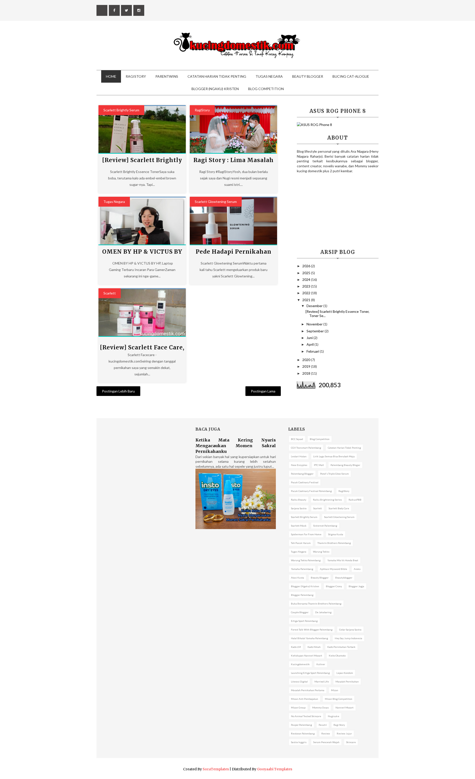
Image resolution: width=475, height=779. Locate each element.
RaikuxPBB (355, 499)
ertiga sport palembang (304, 620)
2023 (306, 286)
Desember (315, 306)
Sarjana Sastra (299, 508)
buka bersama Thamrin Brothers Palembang (316, 603)
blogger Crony (334, 586)
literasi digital (299, 681)
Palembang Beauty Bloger (345, 464)
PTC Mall (319, 464)
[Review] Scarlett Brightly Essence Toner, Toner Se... (337, 313)
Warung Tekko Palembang (306, 560)
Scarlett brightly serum (121, 110)
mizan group (298, 707)
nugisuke (333, 716)
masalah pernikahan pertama (307, 690)
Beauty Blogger (307, 76)
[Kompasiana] (101, 10)
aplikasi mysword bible (333, 568)
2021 (306, 300)
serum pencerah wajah (326, 742)
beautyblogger (343, 577)
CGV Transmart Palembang (306, 447)
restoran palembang (303, 733)
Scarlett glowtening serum (216, 201)
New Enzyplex (299, 464)
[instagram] (138, 10)
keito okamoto (337, 655)
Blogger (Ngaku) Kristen (215, 89)
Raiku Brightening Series (327, 499)
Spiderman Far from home (306, 534)
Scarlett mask (299, 525)
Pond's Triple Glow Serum (334, 473)
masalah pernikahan (347, 681)
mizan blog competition (338, 698)
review (325, 733)
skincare (351, 742)
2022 (306, 293)
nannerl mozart (344, 707)
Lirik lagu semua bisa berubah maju (334, 456)
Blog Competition (266, 89)
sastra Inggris (299, 742)
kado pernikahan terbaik (341, 646)
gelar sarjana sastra (350, 629)
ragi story (339, 724)
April (310, 344)
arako (357, 568)
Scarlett (109, 293)
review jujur (344, 733)
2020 (306, 360)
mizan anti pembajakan (304, 698)
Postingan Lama (263, 391)
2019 (306, 366)
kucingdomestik (300, 664)
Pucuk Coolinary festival (304, 482)
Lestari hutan (299, 456)
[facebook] (114, 10)
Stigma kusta (335, 534)
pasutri (323, 724)
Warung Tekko (321, 551)
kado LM (296, 646)
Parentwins (166, 76)
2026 (306, 266)
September (316, 331)
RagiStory (136, 76)
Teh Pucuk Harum (301, 542)
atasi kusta (297, 577)
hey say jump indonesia (348, 638)
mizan (334, 690)
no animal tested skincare (306, 716)
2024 (306, 279)
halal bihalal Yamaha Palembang (309, 638)
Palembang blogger (302, 473)
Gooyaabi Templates (274, 769)
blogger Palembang (302, 594)
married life (321, 681)
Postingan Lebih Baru (118, 391)
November (315, 324)
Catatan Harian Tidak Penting (217, 76)
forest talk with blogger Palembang (311, 629)
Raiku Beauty (298, 499)
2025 (306, 273)
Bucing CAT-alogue (350, 76)
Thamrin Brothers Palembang (334, 542)
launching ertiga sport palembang (310, 672)
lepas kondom (344, 672)
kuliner (320, 664)
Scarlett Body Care (339, 508)
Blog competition (320, 439)
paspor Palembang (301, 724)
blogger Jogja (356, 586)
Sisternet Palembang (325, 525)
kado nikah (314, 646)
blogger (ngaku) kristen (305, 586)
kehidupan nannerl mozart (306, 655)
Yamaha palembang (302, 568)
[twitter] (126, 10)
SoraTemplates (216, 769)
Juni (310, 338)
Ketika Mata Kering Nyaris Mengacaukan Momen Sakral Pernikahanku (235, 446)
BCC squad (297, 439)
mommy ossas (320, 707)
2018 (306, 373)
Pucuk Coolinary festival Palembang (311, 490)
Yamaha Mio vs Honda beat (342, 560)
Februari (313, 351)
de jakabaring (323, 612)
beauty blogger (320, 577)
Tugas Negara (269, 76)
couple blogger (300, 612)
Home (111, 76)
